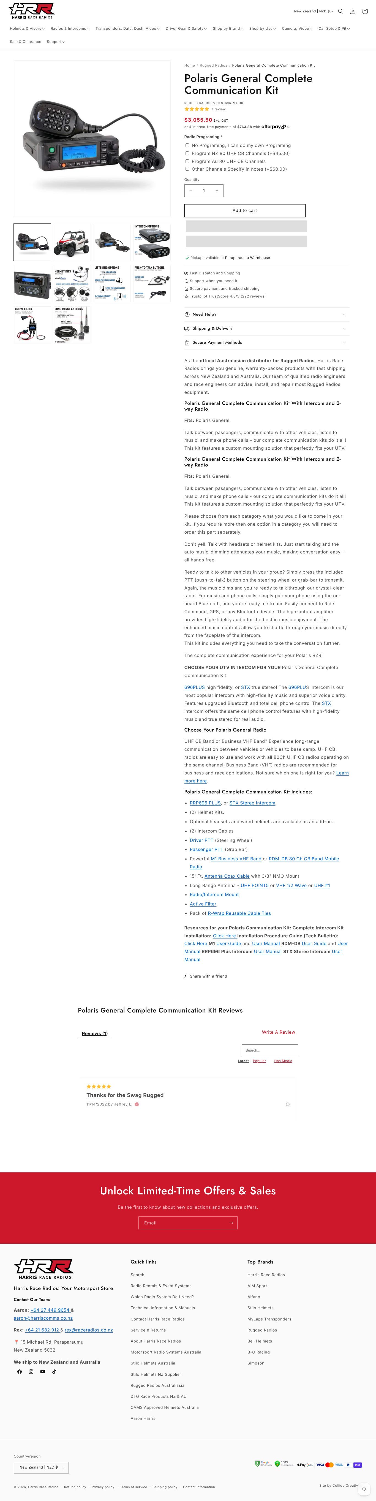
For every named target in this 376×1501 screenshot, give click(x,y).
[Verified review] (137, 1104)
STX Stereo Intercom (253, 803)
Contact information (199, 1487)
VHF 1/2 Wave (291, 885)
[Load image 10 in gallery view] (72, 324)
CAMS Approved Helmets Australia (165, 1407)
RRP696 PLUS (205, 803)
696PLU (297, 687)
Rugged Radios (213, 65)
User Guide (228, 943)
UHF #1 (322, 885)
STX (245, 687)
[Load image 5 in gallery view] (32, 283)
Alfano (253, 1297)
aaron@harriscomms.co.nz (43, 1318)
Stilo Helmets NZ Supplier (156, 1374)
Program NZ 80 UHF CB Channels (241, 153)
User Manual (266, 943)
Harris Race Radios (266, 1275)
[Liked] (290, 1103)
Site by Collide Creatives (340, 1485)
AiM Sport (257, 1286)
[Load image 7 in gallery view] (112, 283)
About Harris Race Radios (156, 1341)
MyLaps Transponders (269, 1319)
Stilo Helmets (260, 1308)
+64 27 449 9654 (51, 1310)
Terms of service (133, 1487)
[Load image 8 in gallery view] (152, 283)
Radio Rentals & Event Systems (161, 1286)
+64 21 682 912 (43, 1330)
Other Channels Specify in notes (239, 169)
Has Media (283, 1061)
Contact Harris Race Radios (158, 1319)
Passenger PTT (207, 849)
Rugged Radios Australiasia (158, 1385)
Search (138, 1275)
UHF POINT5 (254, 885)
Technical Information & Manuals (163, 1308)
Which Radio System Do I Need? (162, 1297)
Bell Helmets (259, 1341)
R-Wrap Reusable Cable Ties (239, 913)
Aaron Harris (143, 1418)
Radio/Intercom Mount (214, 894)
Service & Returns (148, 1330)
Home (189, 65)
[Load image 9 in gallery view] (32, 324)
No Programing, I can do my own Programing (241, 145)
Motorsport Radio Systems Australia (166, 1352)
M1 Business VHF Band (236, 858)
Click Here (225, 935)
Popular (259, 1061)
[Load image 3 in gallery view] (112, 242)
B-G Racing (258, 1352)
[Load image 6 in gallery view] (72, 283)
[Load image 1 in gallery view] (32, 242)
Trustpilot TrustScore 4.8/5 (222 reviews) (228, 296)
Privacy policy (103, 1487)
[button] (27, 28)
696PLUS (194, 687)
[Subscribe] (231, 1222)
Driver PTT (202, 840)
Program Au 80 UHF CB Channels (229, 161)
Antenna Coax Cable (227, 876)
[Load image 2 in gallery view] (72, 242)
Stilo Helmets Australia (153, 1363)
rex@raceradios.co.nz (89, 1330)
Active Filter (203, 904)
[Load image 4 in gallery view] (152, 242)
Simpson (255, 1363)
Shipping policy (165, 1487)
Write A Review (278, 1032)
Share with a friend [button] (208, 976)
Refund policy (75, 1487)
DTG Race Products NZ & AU (159, 1396)
